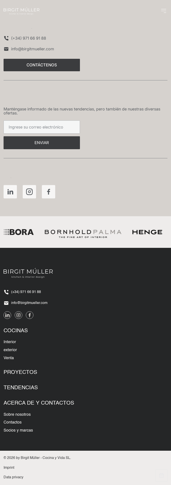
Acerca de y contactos (39, 403)
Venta (9, 358)
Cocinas (16, 331)
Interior (10, 342)
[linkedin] (10, 191)
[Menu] (163, 11)
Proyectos (20, 372)
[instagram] (29, 191)
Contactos (13, 422)
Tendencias (21, 388)
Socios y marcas (18, 430)
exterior (10, 350)
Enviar (42, 142)
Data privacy (13, 477)
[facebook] (48, 191)
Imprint (9, 468)
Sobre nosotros (17, 415)
